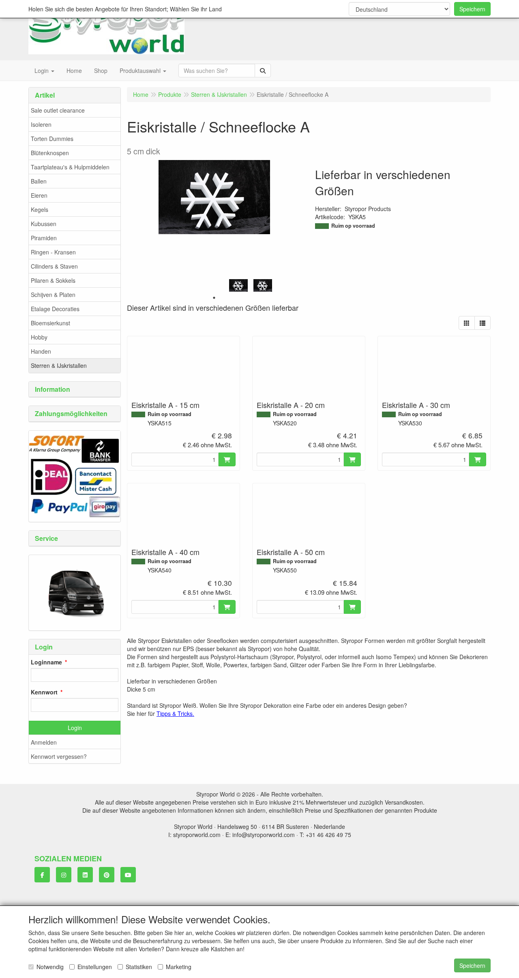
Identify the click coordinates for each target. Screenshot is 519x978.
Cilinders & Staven (54, 266)
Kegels (39, 209)
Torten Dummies (52, 139)
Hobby (39, 337)
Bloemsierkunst (50, 323)
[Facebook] (42, 874)
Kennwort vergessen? (59, 756)
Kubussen (43, 224)
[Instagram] (63, 874)
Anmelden (44, 742)
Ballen (39, 181)
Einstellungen (94, 967)
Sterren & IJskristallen (59, 365)
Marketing (178, 967)
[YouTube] (128, 874)
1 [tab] (214, 298)
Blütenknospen (50, 153)
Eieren (39, 195)
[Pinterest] (106, 874)
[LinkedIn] (85, 874)
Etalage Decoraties (55, 309)
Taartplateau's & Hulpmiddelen (70, 167)
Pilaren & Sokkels (53, 280)
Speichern (472, 9)
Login (75, 728)
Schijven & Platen (53, 294)
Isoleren (41, 124)
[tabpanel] (238, 285)
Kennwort (44, 692)
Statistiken (139, 967)
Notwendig (50, 967)
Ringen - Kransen (53, 252)
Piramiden (44, 238)
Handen (41, 351)
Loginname (46, 662)
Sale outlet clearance (58, 110)
